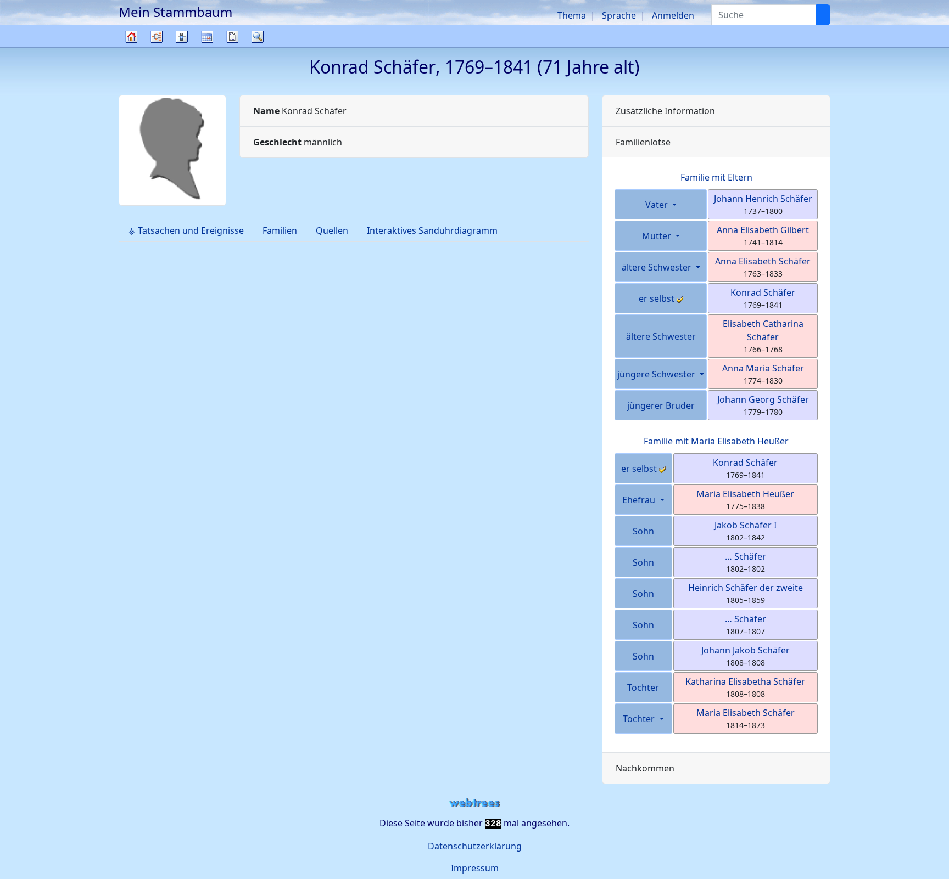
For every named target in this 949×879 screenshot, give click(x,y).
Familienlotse (643, 142)
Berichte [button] (232, 36)
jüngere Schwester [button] (657, 374)
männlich (297, 142)
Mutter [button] (657, 236)
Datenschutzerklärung (475, 846)
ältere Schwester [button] (658, 267)
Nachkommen (645, 768)
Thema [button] (571, 15)
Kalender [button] (207, 36)
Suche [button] (258, 36)
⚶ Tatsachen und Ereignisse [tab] (186, 230)
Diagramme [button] (156, 36)
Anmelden (673, 15)
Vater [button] (657, 205)
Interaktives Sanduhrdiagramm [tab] (432, 230)
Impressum (475, 868)
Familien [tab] (280, 230)
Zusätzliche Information (665, 111)
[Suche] (823, 14)
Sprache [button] (619, 15)
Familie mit (716, 441)
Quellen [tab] (332, 230)
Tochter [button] (640, 719)
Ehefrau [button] (639, 500)
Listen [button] (182, 36)
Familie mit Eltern (716, 177)
